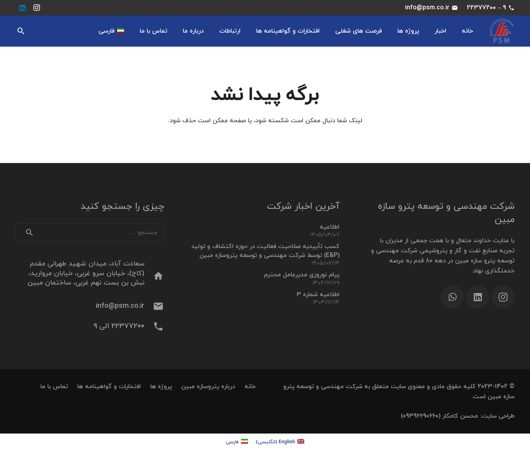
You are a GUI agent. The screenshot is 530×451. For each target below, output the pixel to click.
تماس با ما (54, 386)
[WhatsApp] (452, 297)
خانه (250, 386)
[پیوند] (501, 31)
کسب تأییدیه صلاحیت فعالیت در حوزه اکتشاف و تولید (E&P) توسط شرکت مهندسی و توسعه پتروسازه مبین (265, 250)
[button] (21, 31)
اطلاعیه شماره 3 (317, 294)
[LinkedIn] (22, 8)
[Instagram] (36, 8)
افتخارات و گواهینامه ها (109, 386)
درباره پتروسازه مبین (208, 386)
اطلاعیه (329, 227)
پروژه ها (161, 386)
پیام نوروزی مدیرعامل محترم (301, 275)
